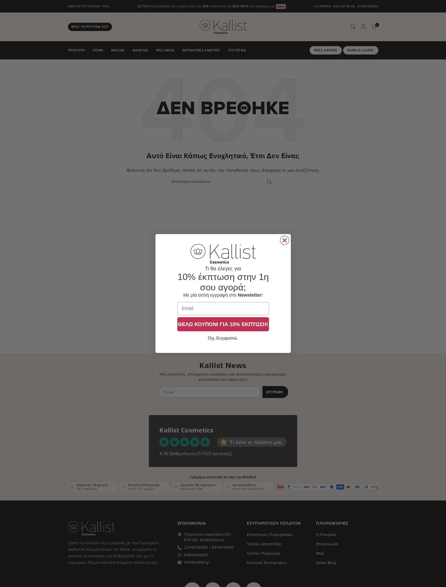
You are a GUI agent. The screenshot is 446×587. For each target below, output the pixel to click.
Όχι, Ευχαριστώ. (223, 338)
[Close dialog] (284, 240)
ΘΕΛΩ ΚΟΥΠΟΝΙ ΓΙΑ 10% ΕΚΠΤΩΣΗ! (223, 324)
